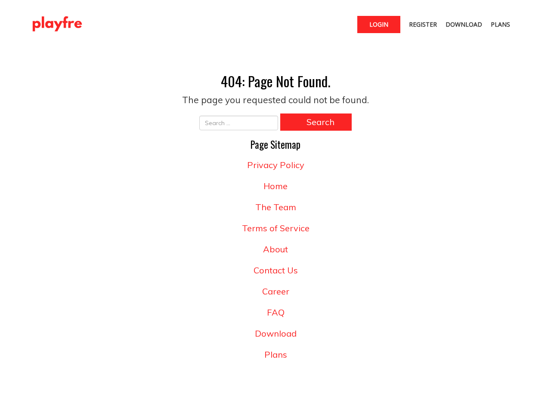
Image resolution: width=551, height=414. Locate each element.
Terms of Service (276, 228)
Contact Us (276, 270)
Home (275, 186)
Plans (500, 24)
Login (378, 24)
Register (423, 24)
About (275, 249)
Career (275, 291)
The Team (275, 207)
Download (464, 24)
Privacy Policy (275, 164)
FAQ (276, 312)
